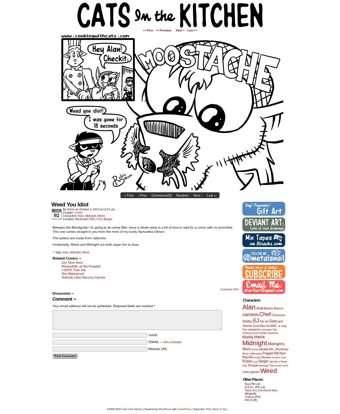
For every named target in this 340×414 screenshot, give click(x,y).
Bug (247, 384)
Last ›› (211, 195)
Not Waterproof (73, 273)
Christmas (278, 315)
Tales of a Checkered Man (261, 390)
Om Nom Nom (72, 262)
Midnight (90, 216)
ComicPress (184, 409)
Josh (255, 326)
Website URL (157, 349)
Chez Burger (104, 219)
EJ (256, 320)
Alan (81, 216)
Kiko (263, 326)
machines (272, 333)
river (283, 357)
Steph (263, 361)
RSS (208, 409)
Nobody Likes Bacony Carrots (83, 277)
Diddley (247, 321)
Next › (197, 195)
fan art (264, 321)
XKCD (249, 400)
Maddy (247, 337)
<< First (148, 30)
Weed (101, 216)
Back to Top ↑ (221, 409)
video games (251, 372)
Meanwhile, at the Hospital (81, 266)
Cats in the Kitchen (170, 15)
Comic (78, 212)
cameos (250, 314)
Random (182, 195)
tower (278, 365)
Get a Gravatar (172, 342)
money (255, 349)
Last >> (192, 30)
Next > (180, 30)
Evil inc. (249, 387)
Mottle (264, 349)
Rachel (247, 357)
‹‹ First (128, 195)
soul (255, 361)
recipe (257, 357)
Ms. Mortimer (279, 349)
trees (285, 365)
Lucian (262, 333)
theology (264, 365)
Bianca (278, 308)
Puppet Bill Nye (274, 353)
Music (245, 353)
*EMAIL (165, 342)
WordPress (165, 409)
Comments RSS (229, 289)
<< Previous (163, 30)
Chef (265, 314)
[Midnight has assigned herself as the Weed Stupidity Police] (170, 189)
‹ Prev (142, 195)
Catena (249, 397)
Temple (253, 365)
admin (71, 209)
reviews (276, 357)
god (280, 321)
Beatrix (268, 308)
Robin (247, 361)
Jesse (247, 326)
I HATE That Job (74, 270)
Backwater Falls (85, 219)
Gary (273, 321)
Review (266, 357)
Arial (259, 308)
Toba (272, 365)
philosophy (256, 353)
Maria (259, 337)
